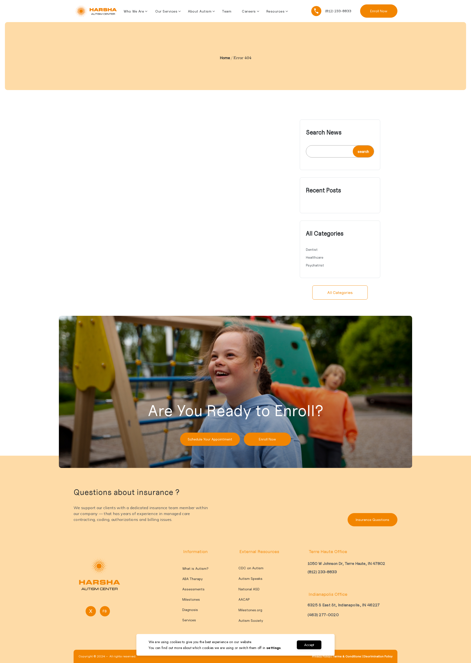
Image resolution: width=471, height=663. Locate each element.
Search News (323, 132)
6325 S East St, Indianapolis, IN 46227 (344, 604)
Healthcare (314, 257)
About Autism (199, 11)
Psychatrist (315, 265)
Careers (249, 11)
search (363, 151)
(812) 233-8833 (322, 571)
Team (226, 11)
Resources (275, 11)
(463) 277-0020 (323, 614)
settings (273, 647)
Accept (309, 644)
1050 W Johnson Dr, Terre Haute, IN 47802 (346, 563)
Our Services (166, 11)
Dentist (312, 249)
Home (225, 57)
